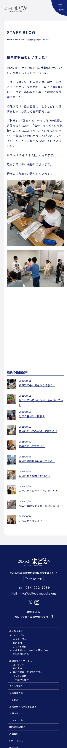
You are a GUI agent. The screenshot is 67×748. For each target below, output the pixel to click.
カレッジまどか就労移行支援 (31, 617)
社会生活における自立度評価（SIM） (32, 650)
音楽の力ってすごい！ (32, 446)
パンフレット (16, 720)
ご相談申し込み (21, 653)
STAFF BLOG (16, 740)
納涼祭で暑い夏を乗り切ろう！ (37, 385)
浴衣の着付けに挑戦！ (32, 416)
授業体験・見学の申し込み (23, 706)
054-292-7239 (33, 587)
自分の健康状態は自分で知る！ (37, 461)
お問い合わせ (16, 713)
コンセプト (18, 635)
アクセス (13, 699)
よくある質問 (19, 646)
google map (35, 578)
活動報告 (13, 733)
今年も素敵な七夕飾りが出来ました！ (41, 506)
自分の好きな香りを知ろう (34, 476)
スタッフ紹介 (16, 686)
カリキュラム (19, 638)
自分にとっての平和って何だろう (38, 431)
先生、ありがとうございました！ (38, 491)
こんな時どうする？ (30, 521)
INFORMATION (17, 726)
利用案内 (17, 642)
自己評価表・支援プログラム (27, 672)
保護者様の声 (16, 692)
